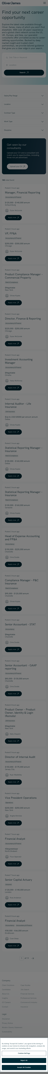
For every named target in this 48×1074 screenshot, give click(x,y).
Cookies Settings (24, 1053)
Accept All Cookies (24, 1067)
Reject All (24, 1060)
